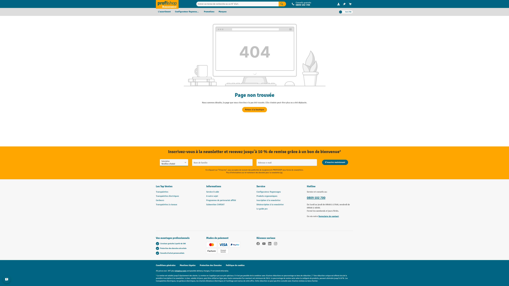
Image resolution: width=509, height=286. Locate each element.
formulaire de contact (329, 216)
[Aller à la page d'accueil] (167, 4)
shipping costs (180, 271)
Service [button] (260, 186)
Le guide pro (261, 209)
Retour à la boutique (254, 109)
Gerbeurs (160, 200)
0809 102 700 (316, 198)
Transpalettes (162, 192)
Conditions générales (165, 265)
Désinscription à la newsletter (270, 204)
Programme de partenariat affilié (221, 200)
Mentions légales (188, 265)
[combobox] (237, 4)
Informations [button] (213, 186)
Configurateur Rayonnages (268, 192)
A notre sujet (212, 196)
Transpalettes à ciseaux (166, 204)
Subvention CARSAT (215, 204)
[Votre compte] (338, 4)
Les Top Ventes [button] (164, 186)
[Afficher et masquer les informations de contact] (7, 279)
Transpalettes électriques (167, 196)
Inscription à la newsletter (268, 200)
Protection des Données (211, 265)
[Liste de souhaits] (344, 4)
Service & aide (212, 192)
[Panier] (350, 4)
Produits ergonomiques (266, 196)
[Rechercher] (282, 4)
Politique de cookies (235, 265)
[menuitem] (338, 4)
